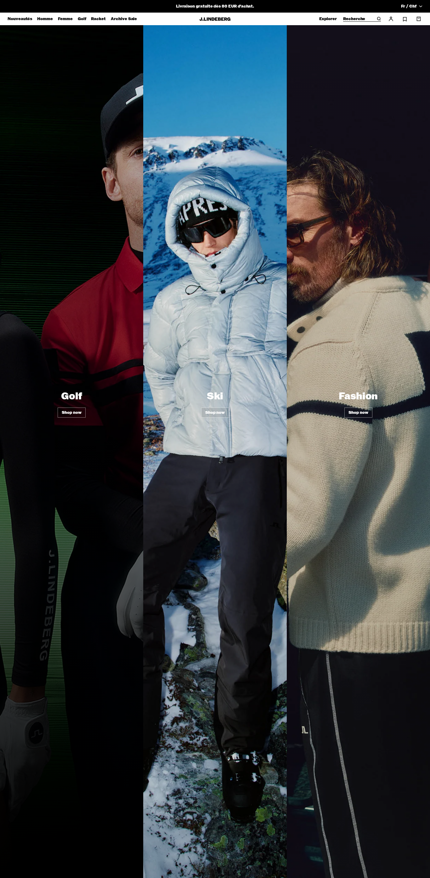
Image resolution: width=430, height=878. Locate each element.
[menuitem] (20, 19)
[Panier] (419, 19)
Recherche (354, 19)
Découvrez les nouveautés (215, 6)
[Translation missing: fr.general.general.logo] (215, 19)
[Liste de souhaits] (405, 19)
